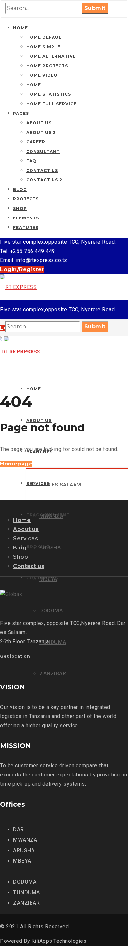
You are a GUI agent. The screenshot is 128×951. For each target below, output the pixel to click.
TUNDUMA (26, 892)
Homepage (16, 464)
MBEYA (22, 861)
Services (25, 538)
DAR (18, 829)
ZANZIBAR (26, 903)
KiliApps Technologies (59, 941)
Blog (19, 548)
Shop (20, 557)
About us (26, 529)
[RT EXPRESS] (18, 287)
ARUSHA (23, 850)
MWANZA (25, 840)
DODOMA (24, 882)
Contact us (28, 566)
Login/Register (22, 269)
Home (22, 520)
